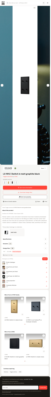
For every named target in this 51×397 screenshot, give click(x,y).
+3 (22, 314)
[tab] (4, 251)
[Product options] (22, 299)
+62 (44, 314)
